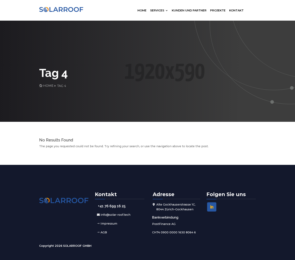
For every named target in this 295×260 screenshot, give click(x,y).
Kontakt (236, 10)
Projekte (218, 10)
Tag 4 (61, 86)
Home (141, 10)
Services (157, 10)
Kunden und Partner (189, 10)
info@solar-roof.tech (115, 215)
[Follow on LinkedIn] (211, 207)
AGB (104, 232)
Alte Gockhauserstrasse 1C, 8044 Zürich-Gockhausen (175, 207)
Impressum (109, 223)
